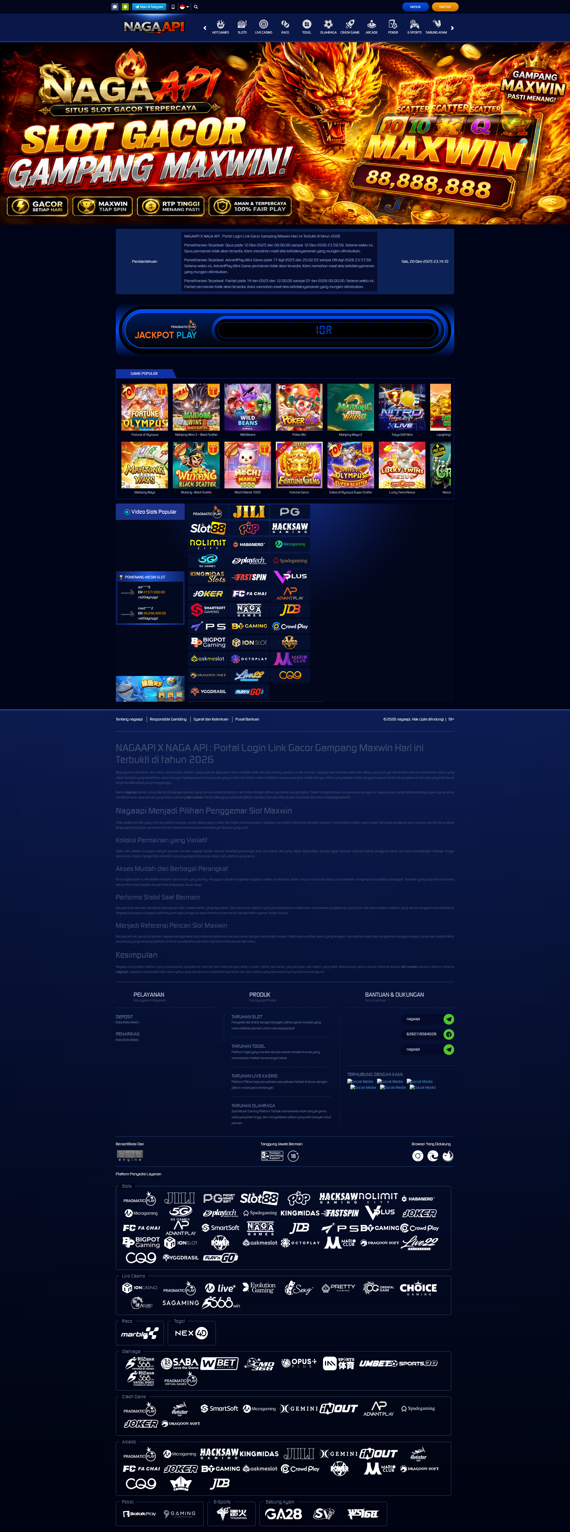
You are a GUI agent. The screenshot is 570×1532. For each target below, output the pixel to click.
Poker (393, 32)
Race (285, 32)
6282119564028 (421, 1034)
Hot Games (220, 32)
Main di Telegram (151, 7)
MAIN (148, 407)
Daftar (445, 7)
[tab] (208, 511)
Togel (306, 32)
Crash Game (350, 32)
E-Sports (415, 32)
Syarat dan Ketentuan (211, 719)
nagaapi (322, 772)
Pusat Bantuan (247, 719)
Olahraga (328, 32)
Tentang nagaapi (129, 719)
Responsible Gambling (168, 719)
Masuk (415, 7)
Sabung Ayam (436, 32)
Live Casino (263, 32)
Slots (242, 32)
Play (186, 335)
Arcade (372, 32)
